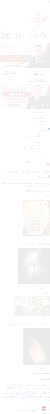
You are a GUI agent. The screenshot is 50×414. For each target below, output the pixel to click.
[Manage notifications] (44, 408)
